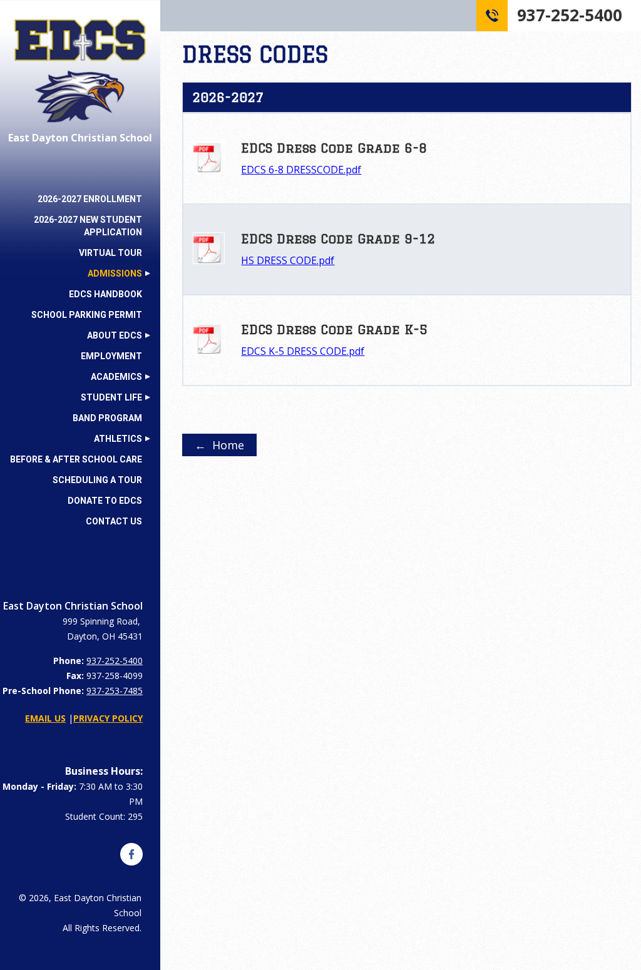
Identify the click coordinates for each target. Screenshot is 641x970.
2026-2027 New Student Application (88, 226)
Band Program (107, 418)
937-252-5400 (114, 660)
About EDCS (114, 335)
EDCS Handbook (105, 294)
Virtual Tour (110, 253)
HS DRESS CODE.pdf (287, 260)
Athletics (118, 439)
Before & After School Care (76, 459)
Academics (116, 377)
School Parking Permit (86, 315)
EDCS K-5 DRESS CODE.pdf (302, 351)
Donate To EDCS (105, 501)
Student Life (111, 397)
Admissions (115, 273)
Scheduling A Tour (97, 480)
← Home (219, 444)
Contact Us (114, 521)
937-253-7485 (114, 691)
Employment (111, 356)
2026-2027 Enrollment (90, 199)
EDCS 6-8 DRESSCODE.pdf (301, 169)
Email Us (45, 718)
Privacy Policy (108, 718)
